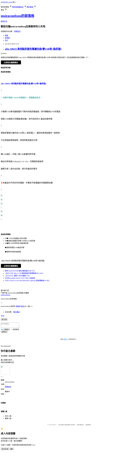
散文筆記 (16, 312)
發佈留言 (4, 332)
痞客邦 (18, 306)
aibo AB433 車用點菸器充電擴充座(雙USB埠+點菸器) (33, 49)
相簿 (6, 35)
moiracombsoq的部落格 (17, 16)
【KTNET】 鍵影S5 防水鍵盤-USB (17, 276)
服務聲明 (88, 425)
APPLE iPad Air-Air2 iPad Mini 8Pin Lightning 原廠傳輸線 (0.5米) (27, 280)
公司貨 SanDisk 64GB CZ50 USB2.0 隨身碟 (20, 278)
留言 (22, 306)
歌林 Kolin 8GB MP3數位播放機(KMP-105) (20, 271)
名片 (6, 40)
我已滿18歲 (5, 449)
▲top (2, 315)
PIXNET (54, 425)
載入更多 (4, 319)
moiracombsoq (5, 295)
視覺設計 (17, 31)
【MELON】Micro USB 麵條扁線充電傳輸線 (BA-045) (24, 273)
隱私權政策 (80, 425)
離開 (11, 449)
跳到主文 (4, 21)
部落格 (7, 38)
